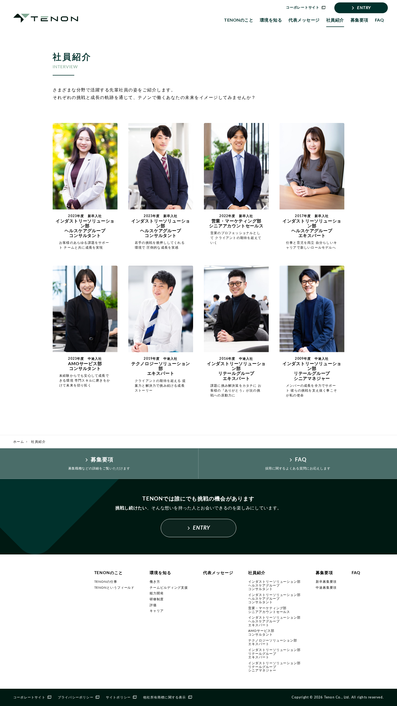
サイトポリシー (118, 697)
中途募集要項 (326, 587)
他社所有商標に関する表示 (164, 697)
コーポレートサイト (29, 697)
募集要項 (359, 20)
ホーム (18, 441)
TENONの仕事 (105, 581)
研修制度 (157, 599)
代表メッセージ (303, 20)
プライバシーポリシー (75, 697)
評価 (153, 605)
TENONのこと (238, 20)
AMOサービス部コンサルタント (261, 632)
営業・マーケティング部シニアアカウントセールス (269, 610)
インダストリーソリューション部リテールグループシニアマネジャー (274, 667)
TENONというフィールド (114, 587)
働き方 (155, 581)
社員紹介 (335, 20)
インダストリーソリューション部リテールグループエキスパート (274, 653)
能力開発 (157, 593)
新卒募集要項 (326, 581)
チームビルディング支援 (169, 587)
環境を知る (271, 20)
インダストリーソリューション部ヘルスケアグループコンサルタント (274, 585)
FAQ (379, 20)
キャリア (157, 610)
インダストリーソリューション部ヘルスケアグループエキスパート (274, 621)
